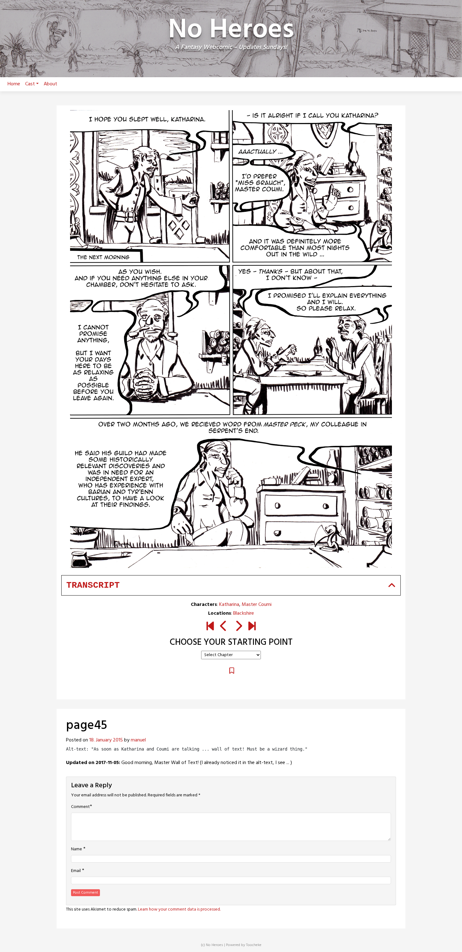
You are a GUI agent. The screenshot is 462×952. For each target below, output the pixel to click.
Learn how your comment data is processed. (179, 909)
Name (76, 849)
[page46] (238, 626)
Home (14, 84)
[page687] (252, 626)
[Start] (210, 626)
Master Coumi (257, 605)
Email (76, 871)
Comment (80, 807)
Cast (30, 84)
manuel (138, 740)
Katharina (229, 605)
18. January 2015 (106, 740)
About (50, 84)
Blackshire (243, 613)
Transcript (93, 585)
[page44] (223, 626)
